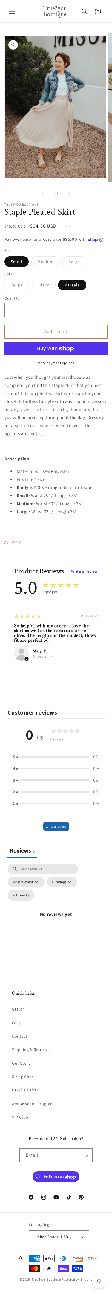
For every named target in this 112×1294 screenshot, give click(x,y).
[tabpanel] (56, 921)
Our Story (21, 1063)
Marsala (72, 285)
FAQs (16, 1022)
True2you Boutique (47, 1279)
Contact (19, 1036)
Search (18, 1009)
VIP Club (20, 1117)
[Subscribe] (85, 1155)
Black (47, 286)
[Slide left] (43, 193)
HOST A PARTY (25, 1090)
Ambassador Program (33, 1103)
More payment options (56, 363)
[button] (12, 11)
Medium (49, 263)
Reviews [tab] (22, 850)
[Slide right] (69, 193)
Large (77, 263)
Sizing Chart (23, 1076)
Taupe (20, 286)
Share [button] (16, 542)
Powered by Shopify (77, 1279)
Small (16, 261)
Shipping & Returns (30, 1049)
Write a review (84, 571)
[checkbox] (21, 895)
